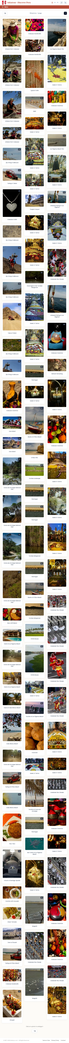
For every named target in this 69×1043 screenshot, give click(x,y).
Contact (63, 1040)
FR (57, 2)
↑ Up (5, 13)
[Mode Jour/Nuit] (65, 2)
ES (55, 2)
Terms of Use (46, 1040)
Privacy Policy (55, 1040)
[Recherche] (61, 2)
